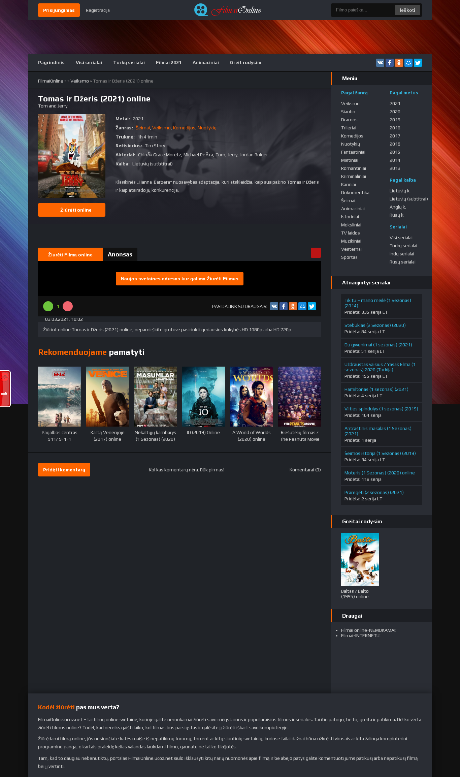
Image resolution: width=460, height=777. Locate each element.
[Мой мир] (408, 63)
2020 (395, 111)
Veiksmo (79, 81)
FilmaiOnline (50, 81)
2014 (395, 160)
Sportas (349, 257)
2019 (395, 119)
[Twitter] (418, 63)
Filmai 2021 (169, 62)
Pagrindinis (51, 62)
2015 (395, 152)
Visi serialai (89, 62)
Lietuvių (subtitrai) (409, 198)
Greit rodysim (245, 62)
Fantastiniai (353, 152)
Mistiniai (349, 160)
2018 (395, 127)
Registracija (98, 10)
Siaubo (348, 111)
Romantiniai (353, 168)
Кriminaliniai (353, 176)
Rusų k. (397, 215)
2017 (395, 135)
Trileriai (348, 127)
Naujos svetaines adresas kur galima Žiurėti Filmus (179, 278)
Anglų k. (398, 207)
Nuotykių (207, 127)
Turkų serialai (129, 62)
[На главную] (230, 10)
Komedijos (184, 127)
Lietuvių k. (400, 190)
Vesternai (351, 249)
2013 (395, 168)
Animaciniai (206, 62)
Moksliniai (351, 224)
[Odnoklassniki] (399, 63)
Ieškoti (407, 10)
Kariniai (348, 184)
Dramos (349, 119)
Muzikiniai (351, 241)
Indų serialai (402, 253)
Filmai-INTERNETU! (361, 635)
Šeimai (143, 127)
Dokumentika (355, 192)
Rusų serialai (403, 262)
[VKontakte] (380, 63)
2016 (395, 144)
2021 (395, 103)
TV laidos (350, 233)
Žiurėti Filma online (70, 254)
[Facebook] (390, 63)
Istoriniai (350, 216)
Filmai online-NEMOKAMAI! (368, 630)
